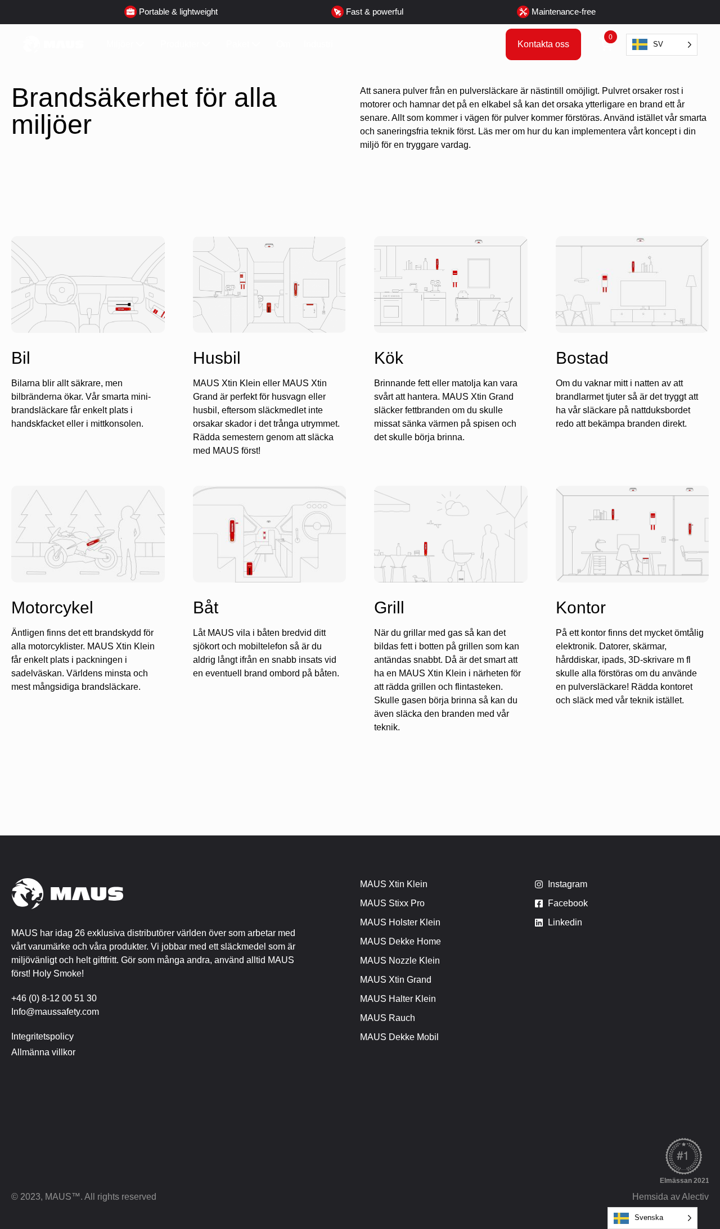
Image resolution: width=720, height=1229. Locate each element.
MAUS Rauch (387, 1018)
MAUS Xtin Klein (394, 884)
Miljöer (119, 44)
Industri (318, 44)
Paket (237, 44)
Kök (388, 358)
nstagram (568, 884)
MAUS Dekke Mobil (399, 1037)
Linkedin (565, 922)
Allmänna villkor (43, 1052)
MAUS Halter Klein (398, 999)
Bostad (582, 358)
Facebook (568, 903)
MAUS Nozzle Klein (400, 960)
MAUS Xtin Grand (395, 979)
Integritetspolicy (42, 1036)
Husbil (217, 358)
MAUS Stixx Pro (392, 903)
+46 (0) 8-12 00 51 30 (54, 998)
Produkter (179, 44)
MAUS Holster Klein (400, 922)
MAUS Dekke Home (400, 941)
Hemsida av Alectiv (670, 1196)
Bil (20, 358)
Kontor (581, 607)
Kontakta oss (543, 44)
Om (283, 44)
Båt (205, 607)
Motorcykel (52, 607)
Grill (389, 607)
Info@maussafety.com (55, 1011)
